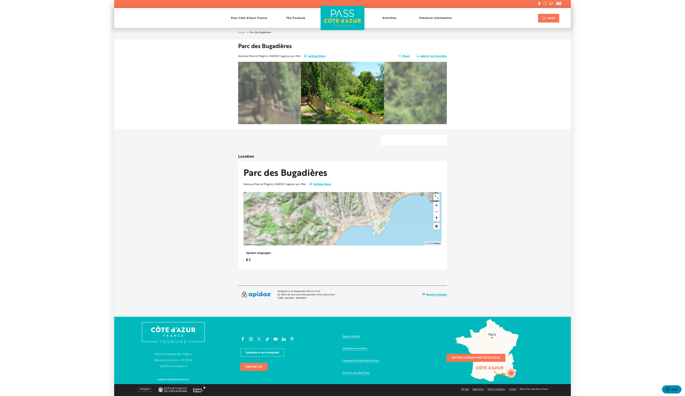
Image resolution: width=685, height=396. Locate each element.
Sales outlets (351, 336)
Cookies (512, 388)
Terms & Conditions (496, 388)
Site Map (465, 388)
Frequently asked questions (360, 360)
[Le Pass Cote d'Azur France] (342, 18)
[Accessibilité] (539, 3)
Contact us (254, 367)
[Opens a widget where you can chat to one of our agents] (671, 389)
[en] (559, 3)
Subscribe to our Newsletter (262, 352)
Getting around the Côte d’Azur (476, 357)
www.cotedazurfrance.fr (173, 379)
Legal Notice (478, 388)
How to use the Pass (355, 373)
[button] (551, 4)
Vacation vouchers (354, 348)
